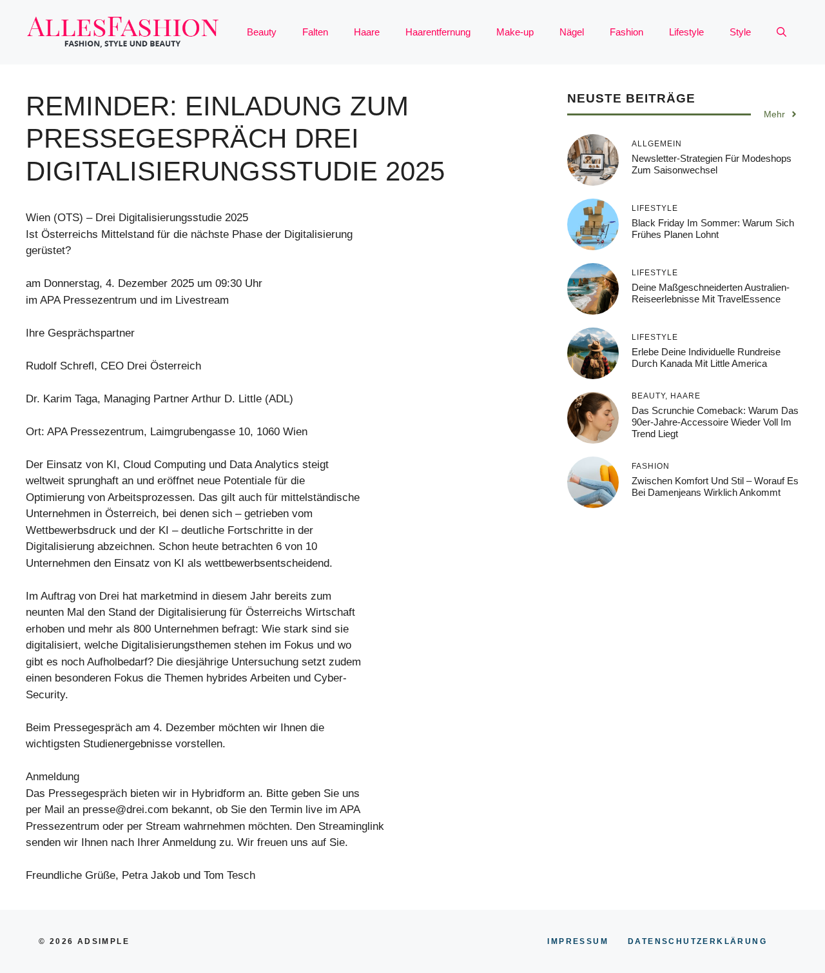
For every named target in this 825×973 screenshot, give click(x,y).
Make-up (515, 31)
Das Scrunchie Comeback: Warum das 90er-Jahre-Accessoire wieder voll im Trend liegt (715, 422)
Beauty (262, 31)
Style (740, 31)
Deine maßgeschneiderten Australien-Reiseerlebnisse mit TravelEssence (711, 293)
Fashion (626, 31)
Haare (367, 31)
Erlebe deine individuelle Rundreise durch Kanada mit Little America (706, 357)
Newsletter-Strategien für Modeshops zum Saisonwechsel (711, 164)
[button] (781, 32)
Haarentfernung (438, 31)
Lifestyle (686, 31)
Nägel (571, 31)
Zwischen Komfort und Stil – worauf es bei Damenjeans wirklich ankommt (715, 486)
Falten (315, 31)
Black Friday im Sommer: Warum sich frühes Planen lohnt (713, 228)
